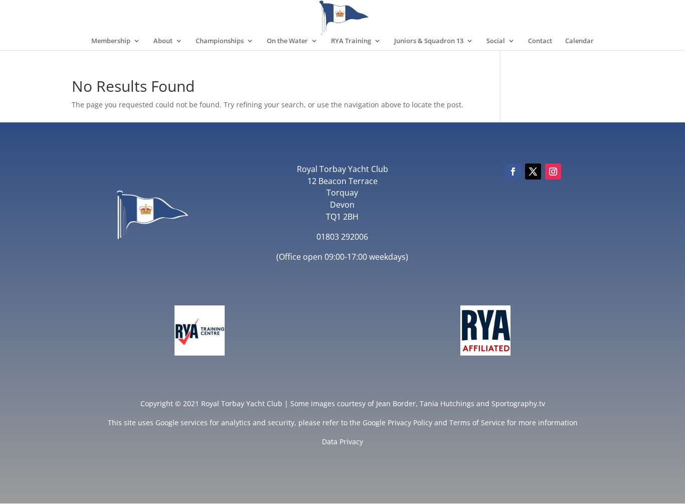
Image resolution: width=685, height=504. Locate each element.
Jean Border (396, 403)
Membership (110, 41)
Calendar (579, 41)
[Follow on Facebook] (513, 171)
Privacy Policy (410, 422)
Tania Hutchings (447, 403)
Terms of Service (477, 422)
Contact (540, 41)
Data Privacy (342, 441)
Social (495, 41)
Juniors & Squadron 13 (428, 41)
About (163, 41)
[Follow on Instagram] (553, 171)
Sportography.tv (518, 403)
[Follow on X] (533, 171)
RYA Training (351, 41)
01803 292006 (342, 236)
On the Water (287, 41)
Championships (220, 41)
